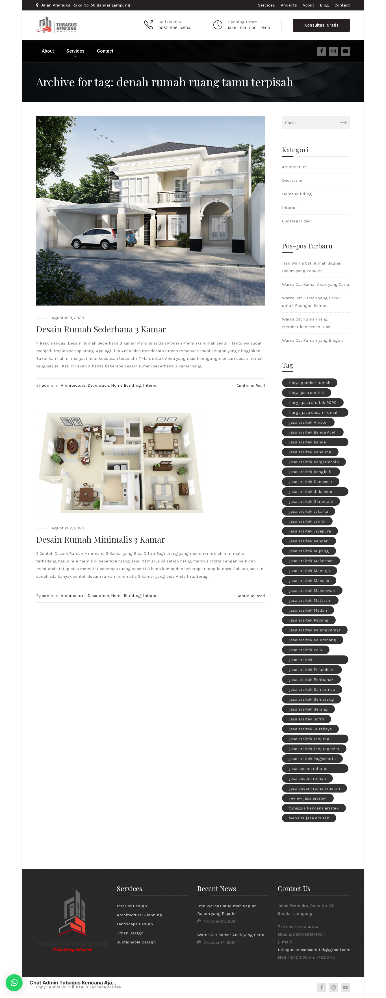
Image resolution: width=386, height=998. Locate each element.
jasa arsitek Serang (308, 709)
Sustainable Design (136, 942)
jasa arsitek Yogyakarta (312, 758)
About (308, 5)
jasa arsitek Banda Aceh (313, 432)
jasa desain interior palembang (308, 769)
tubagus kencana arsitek (314, 808)
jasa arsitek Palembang (312, 639)
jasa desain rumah (307, 778)
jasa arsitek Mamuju (309, 570)
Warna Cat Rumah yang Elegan (312, 340)
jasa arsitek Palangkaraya (315, 630)
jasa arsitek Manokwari (312, 590)
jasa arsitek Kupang (309, 550)
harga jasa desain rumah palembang (314, 413)
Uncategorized (296, 221)
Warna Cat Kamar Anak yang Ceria (315, 284)
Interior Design (132, 905)
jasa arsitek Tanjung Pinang (309, 739)
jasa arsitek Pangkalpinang (304, 660)
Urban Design (130, 933)
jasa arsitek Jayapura (310, 531)
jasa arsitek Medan (308, 610)
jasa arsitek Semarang (311, 699)
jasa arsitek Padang (309, 620)
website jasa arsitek (309, 818)
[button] (14, 982)
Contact (342, 5)
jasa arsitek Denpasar (310, 481)
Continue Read (251, 385)
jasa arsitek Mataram (310, 600)
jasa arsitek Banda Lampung (307, 443)
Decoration (98, 385)
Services (266, 5)
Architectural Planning (139, 914)
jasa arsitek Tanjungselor (314, 748)
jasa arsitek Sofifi (306, 719)
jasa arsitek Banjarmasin (314, 461)
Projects (289, 5)
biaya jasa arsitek (306, 392)
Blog (324, 5)
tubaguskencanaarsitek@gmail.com (314, 949)
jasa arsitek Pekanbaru (312, 669)
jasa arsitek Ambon (308, 422)
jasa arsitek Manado (309, 580)
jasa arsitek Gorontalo (311, 501)
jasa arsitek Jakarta (308, 511)
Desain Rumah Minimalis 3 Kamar (100, 539)
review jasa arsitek (308, 798)
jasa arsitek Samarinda (312, 689)
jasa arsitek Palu (305, 649)
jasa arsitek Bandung (310, 451)
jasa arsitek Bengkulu (311, 471)
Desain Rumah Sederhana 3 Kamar (101, 329)
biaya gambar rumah (309, 382)
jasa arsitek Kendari (309, 541)
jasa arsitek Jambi (307, 521)
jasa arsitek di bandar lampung (311, 492)
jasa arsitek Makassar (311, 560)
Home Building (126, 385)
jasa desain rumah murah (314, 788)
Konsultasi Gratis (321, 25)
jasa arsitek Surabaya (310, 728)
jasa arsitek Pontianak (311, 679)
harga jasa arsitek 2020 (313, 402)
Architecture (73, 385)
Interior (150, 385)
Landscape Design (135, 923)
